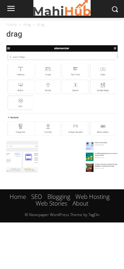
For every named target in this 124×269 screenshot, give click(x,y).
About (80, 203)
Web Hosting (92, 197)
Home (11, 24)
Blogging (58, 197)
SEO (36, 197)
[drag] (62, 134)
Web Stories (51, 203)
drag (27, 24)
